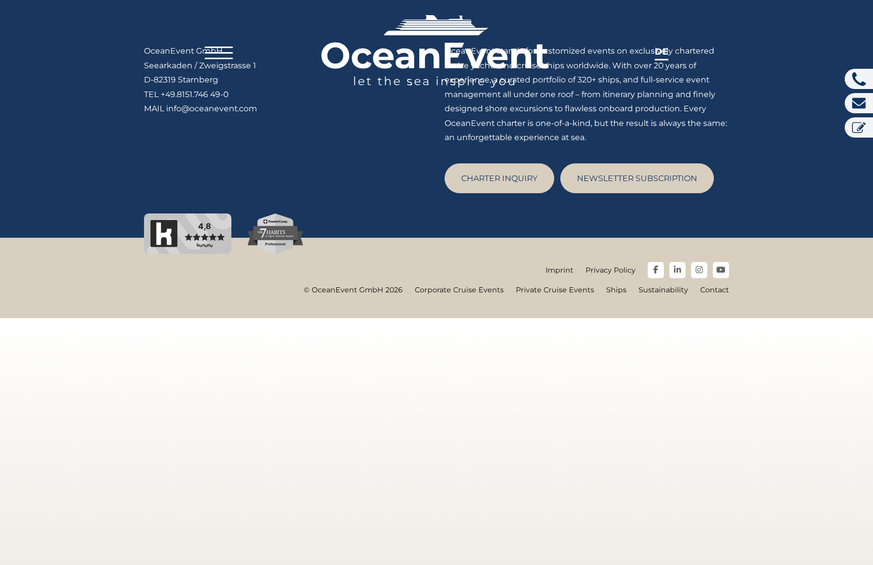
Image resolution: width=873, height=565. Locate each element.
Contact (714, 289)
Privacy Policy (611, 270)
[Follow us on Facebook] (656, 270)
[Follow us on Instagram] (699, 270)
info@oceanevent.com (211, 108)
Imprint (559, 270)
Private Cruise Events (555, 289)
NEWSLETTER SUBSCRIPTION (637, 178)
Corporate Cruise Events (459, 289)
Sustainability (663, 289)
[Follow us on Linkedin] (677, 270)
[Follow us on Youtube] (721, 270)
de (661, 51)
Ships (616, 289)
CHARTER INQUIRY (499, 178)
